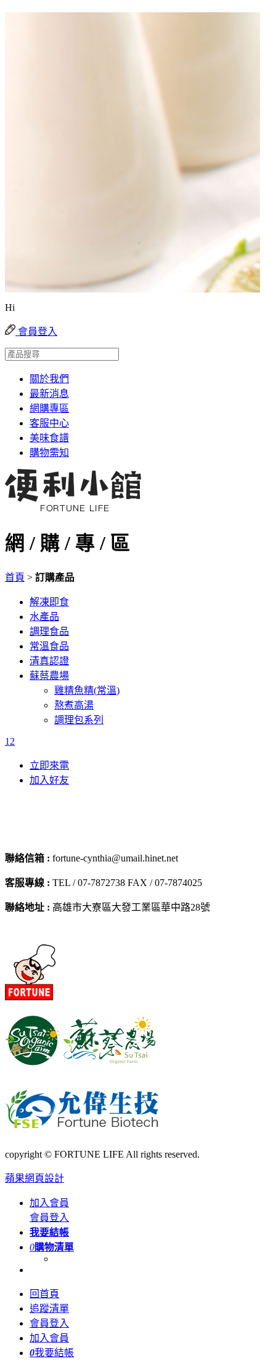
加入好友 (49, 780)
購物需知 (49, 452)
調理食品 (49, 631)
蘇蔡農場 (49, 675)
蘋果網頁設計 (34, 1178)
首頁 (15, 577)
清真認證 (49, 661)
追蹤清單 (49, 1308)
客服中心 (49, 423)
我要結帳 (52, 1352)
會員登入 (36, 331)
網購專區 (49, 408)
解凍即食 (49, 602)
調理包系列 (79, 720)
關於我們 (49, 379)
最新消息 (49, 393)
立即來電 (49, 765)
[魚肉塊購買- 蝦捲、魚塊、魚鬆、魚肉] (69, 834)
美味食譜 (49, 438)
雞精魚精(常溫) (87, 690)
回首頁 (44, 1294)
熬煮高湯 (74, 705)
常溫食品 (49, 646)
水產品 (44, 616)
